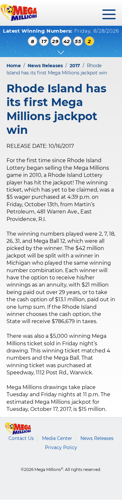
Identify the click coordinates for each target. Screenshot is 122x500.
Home (14, 66)
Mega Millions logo (18, 428)
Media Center (57, 438)
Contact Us (21, 438)
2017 (75, 66)
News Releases (45, 66)
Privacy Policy (61, 447)
